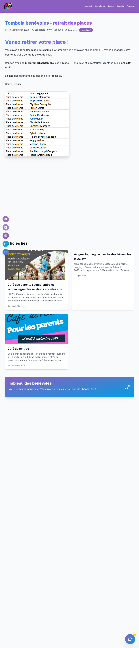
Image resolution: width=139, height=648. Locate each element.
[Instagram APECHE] (6, 227)
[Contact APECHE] (6, 236)
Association (100, 6)
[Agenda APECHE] (6, 244)
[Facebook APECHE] (6, 219)
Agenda (120, 6)
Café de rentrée (18, 348)
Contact (130, 6)
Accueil (88, 6)
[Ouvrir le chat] (130, 639)
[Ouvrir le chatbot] (6, 252)
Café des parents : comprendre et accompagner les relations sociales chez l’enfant (36, 289)
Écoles (111, 6)
